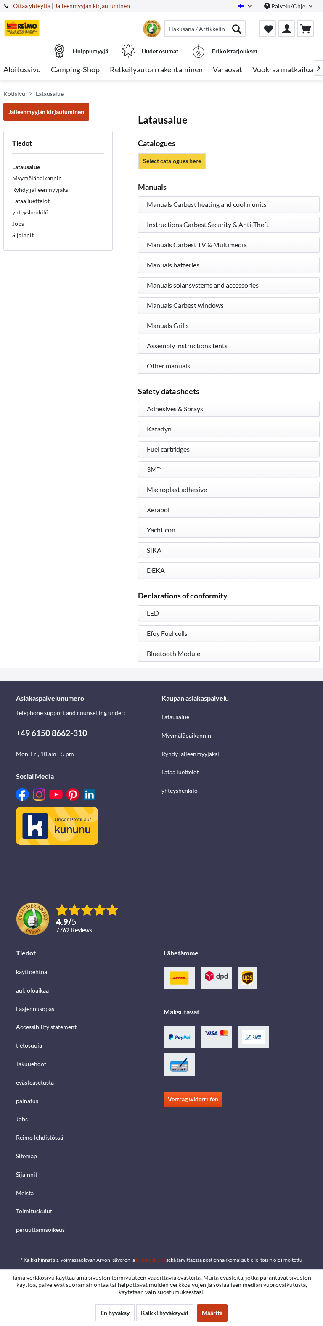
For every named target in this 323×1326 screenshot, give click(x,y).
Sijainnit (23, 234)
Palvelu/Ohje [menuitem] (288, 6)
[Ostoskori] (305, 28)
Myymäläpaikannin (37, 178)
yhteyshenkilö (30, 212)
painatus (27, 1100)
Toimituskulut (34, 1211)
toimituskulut (150, 1260)
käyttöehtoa (31, 971)
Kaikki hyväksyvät (164, 1312)
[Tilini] (286, 28)
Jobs (18, 223)
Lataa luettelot (31, 200)
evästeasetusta (35, 1082)
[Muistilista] (267, 28)
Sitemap (26, 1155)
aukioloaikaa (32, 990)
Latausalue (26, 166)
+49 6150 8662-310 (51, 733)
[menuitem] (205, 28)
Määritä (212, 1312)
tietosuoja (29, 1045)
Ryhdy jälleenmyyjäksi (41, 189)
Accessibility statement (46, 1026)
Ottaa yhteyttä (31, 5)
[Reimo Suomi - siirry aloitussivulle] (22, 28)
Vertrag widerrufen (193, 1099)
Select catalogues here (172, 160)
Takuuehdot (31, 1063)
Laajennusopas (35, 1008)
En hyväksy (115, 1312)
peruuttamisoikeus (40, 1229)
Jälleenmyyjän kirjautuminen (92, 5)
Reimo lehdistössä (39, 1137)
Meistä (25, 1192)
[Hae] (237, 28)
